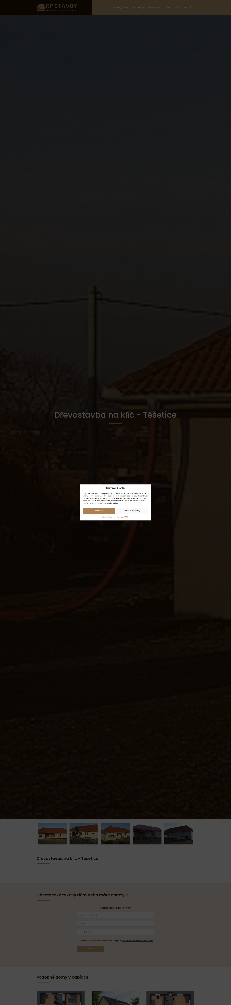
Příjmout (99, 511)
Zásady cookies (108, 517)
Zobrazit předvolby (132, 511)
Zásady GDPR (122, 517)
